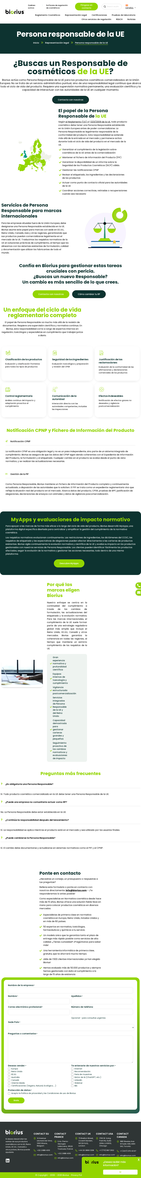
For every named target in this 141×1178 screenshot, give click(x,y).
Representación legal (57, 42)
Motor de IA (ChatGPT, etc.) (87, 1077)
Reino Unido (16, 1071)
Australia (15, 1077)
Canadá (15, 1080)
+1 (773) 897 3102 (101, 1150)
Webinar (78, 1083)
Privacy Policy (78, 1175)
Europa (14, 1069)
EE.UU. (14, 1074)
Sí (120, 1172)
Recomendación (82, 1071)
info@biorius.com (39, 1155)
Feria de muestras (83, 1074)
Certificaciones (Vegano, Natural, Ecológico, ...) (33, 1086)
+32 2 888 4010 (39, 1150)
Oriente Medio (18, 1083)
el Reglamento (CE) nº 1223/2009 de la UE (88, 121)
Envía (16, 1100)
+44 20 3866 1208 (80, 1150)
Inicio (36, 42)
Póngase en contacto (86, 6)
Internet (78, 1069)
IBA (75, 1086)
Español (129, 8)
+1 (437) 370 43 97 (122, 1151)
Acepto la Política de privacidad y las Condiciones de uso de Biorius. (43, 1093)
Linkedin (78, 1080)
